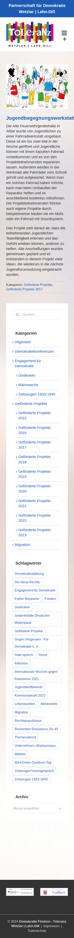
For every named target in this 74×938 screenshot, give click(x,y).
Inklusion (21, 663)
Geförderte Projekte (38, 285)
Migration (22, 545)
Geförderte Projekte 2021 (34, 503)
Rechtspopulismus (28, 720)
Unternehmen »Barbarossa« (35, 745)
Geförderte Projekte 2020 (34, 488)
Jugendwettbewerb (28, 687)
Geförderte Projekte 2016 (34, 430)
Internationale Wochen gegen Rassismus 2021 (36, 675)
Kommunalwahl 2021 (30, 695)
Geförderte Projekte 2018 (34, 459)
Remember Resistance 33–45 (36, 729)
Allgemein (23, 342)
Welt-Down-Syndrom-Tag (33, 762)
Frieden (50, 598)
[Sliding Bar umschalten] (65, 39)
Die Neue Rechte (27, 582)
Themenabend (25, 737)
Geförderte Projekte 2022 (34, 518)
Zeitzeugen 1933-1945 (36, 394)
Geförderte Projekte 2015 (34, 415)
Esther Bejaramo (27, 598)
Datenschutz (37, 930)
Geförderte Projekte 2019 (34, 474)
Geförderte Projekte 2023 (34, 532)
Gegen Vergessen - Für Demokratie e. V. (32, 642)
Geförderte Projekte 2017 (24, 289)
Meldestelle (49, 704)
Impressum (51, 926)
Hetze (43, 655)
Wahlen (20, 754)
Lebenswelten (25, 704)
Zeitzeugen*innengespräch (34, 771)
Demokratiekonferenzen (34, 351)
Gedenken (26, 375)
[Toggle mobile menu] (65, 33)
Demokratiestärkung (29, 573)
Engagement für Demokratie (28, 363)
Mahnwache (28, 385)
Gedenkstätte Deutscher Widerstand (32, 619)
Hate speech (24, 655)
